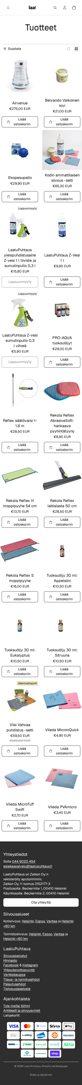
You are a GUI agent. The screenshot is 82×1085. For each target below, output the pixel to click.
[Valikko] (8, 7)
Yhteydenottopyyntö (19, 970)
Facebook (11, 965)
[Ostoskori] (74, 7)
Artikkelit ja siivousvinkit (21, 1010)
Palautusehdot (14, 984)
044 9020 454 (23, 861)
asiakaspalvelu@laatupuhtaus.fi (27, 866)
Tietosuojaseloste (16, 989)
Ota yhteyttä (41, 902)
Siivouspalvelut (15, 956)
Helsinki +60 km (15, 939)
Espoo (40, 921)
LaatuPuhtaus (32, 1066)
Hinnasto (10, 960)
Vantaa (51, 921)
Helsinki (28, 921)
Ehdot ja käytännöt (41, 1075)
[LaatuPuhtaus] (32, 8)
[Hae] (55, 7)
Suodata (14, 48)
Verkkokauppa (14, 975)
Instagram (30, 965)
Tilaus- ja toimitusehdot (21, 979)
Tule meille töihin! (16, 1006)
